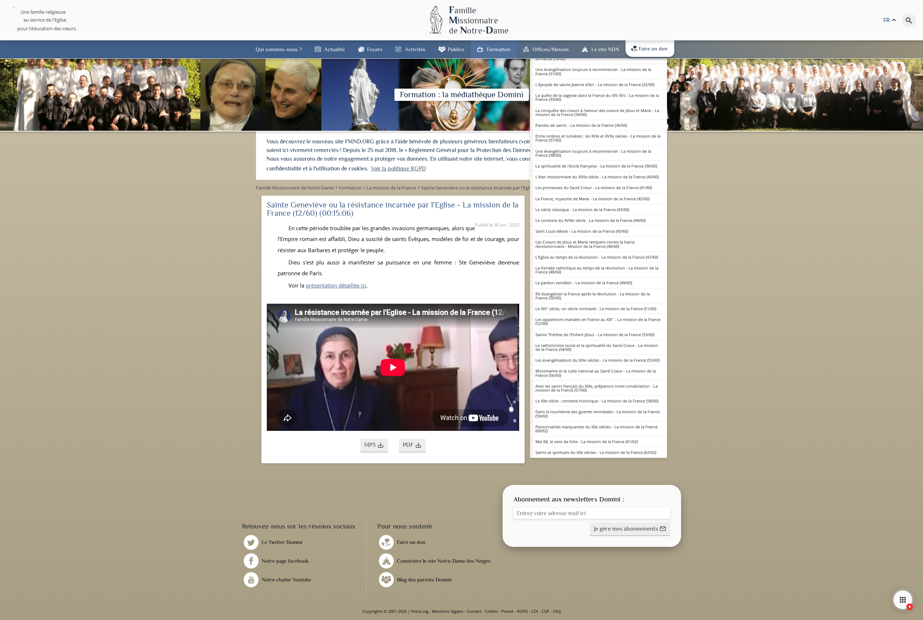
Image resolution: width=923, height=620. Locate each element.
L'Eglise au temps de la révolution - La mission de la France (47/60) (596, 257)
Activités (415, 49)
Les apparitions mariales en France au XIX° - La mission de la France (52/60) (598, 321)
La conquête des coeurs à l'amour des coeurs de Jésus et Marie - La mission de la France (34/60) (597, 112)
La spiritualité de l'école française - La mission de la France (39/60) (596, 166)
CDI (534, 611)
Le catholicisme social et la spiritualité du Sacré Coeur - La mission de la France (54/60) (596, 347)
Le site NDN (605, 49)
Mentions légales (447, 611)
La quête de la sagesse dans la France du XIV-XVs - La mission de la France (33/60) (597, 97)
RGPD (522, 611)
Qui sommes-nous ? (279, 49)
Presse (507, 611)
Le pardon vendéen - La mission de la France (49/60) (583, 282)
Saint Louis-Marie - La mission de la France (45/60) (581, 231)
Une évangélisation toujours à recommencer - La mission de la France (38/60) (593, 153)
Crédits (491, 611)
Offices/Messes (551, 49)
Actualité (334, 49)
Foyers (375, 49)
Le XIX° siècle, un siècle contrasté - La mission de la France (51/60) (595, 308)
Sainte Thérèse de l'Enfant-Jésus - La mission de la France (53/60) (594, 334)
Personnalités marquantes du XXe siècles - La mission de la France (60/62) (596, 428)
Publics (456, 49)
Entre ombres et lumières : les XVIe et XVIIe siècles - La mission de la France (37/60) (598, 138)
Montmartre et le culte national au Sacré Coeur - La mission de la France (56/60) (595, 373)
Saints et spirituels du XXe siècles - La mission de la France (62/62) (595, 452)
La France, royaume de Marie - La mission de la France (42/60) (592, 198)
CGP (545, 611)
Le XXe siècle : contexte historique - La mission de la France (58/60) (596, 400)
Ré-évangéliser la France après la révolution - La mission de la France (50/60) (592, 295)
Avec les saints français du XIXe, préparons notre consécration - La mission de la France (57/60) (596, 388)
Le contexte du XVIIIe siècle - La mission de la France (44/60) (590, 220)
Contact (474, 611)
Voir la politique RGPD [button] (398, 168)
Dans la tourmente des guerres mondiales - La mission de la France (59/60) (597, 413)
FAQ (557, 611)
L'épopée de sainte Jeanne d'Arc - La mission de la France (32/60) (594, 84)
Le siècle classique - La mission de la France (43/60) (582, 209)
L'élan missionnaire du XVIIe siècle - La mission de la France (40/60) (597, 176)
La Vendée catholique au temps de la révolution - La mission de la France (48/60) (596, 270)
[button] (374, 445)
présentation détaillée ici (336, 285)
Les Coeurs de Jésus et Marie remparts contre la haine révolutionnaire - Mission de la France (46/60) (585, 244)
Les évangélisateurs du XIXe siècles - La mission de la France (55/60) (597, 360)
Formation (498, 49)
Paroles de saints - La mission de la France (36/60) (581, 125)
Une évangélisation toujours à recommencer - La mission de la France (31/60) (593, 71)
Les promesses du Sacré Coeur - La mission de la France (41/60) (593, 187)
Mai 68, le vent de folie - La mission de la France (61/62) (586, 441)
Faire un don (653, 49)
